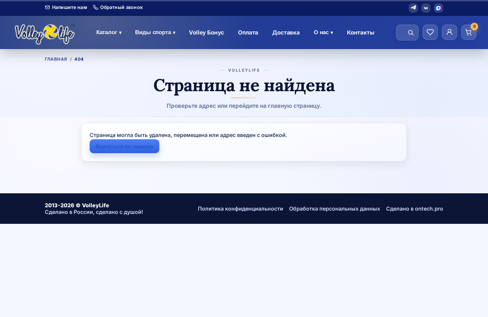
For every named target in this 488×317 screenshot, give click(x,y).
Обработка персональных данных (334, 208)
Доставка (286, 32)
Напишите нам (69, 7)
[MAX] (438, 8)
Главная (56, 59)
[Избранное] (430, 32)
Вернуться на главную (124, 146)
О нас (323, 32)
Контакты (360, 32)
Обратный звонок (121, 7)
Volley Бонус (206, 32)
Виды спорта (155, 32)
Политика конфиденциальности (240, 208)
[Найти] (410, 32)
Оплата (248, 32)
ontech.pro (429, 208)
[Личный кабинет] (449, 32)
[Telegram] (413, 8)
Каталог (109, 32)
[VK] (426, 8)
